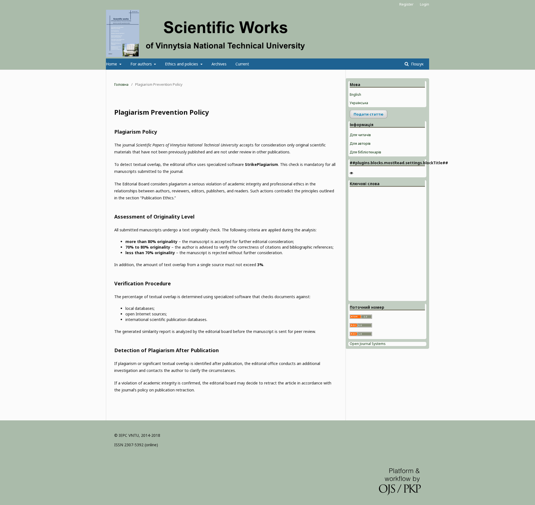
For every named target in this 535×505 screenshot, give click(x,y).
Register (406, 4)
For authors (141, 64)
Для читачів (360, 134)
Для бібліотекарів (365, 152)
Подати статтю (368, 114)
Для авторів (360, 143)
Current (242, 64)
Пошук (417, 64)
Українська (359, 102)
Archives (219, 64)
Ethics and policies (182, 64)
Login (424, 4)
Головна (121, 84)
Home (112, 64)
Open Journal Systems (368, 343)
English (355, 94)
